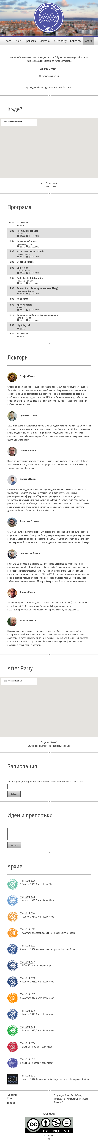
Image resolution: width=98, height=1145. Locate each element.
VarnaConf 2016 (27, 1010)
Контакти (76, 41)
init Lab (79, 570)
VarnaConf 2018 (27, 978)
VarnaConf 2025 (27, 897)
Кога (8, 41)
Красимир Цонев (24, 244)
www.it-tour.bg (49, 1114)
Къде (18, 41)
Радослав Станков (25, 281)
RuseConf (58, 1102)
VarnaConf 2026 (27, 880)
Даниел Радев (23, 307)
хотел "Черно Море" (49, 183)
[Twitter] (11, 1103)
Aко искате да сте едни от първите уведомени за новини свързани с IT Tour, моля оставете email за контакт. (46, 782)
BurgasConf (82, 1098)
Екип (9, 1098)
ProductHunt (73, 531)
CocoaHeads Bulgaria (50, 606)
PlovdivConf (76, 1095)
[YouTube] (14, 1103)
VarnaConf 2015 (27, 1027)
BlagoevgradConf (62, 1095)
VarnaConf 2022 (27, 945)
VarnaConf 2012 (27, 1075)
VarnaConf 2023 (27, 929)
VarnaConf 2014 (27, 1043)
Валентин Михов (24, 318)
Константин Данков (25, 291)
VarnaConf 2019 (27, 962)
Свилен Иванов (23, 254)
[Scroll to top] (49, 1139)
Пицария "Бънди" (49, 742)
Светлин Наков (23, 270)
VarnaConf (71, 1098)
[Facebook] (8, 1103)
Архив (89, 41)
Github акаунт (83, 542)
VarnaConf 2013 (27, 1059)
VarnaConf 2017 (27, 994)
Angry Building (33, 531)
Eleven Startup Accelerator (19, 609)
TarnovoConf (59, 1098)
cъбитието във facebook (59, 87)
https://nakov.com (45, 510)
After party (60, 41)
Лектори (45, 41)
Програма (30, 41)
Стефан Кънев (23, 233)
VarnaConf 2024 (27, 913)
